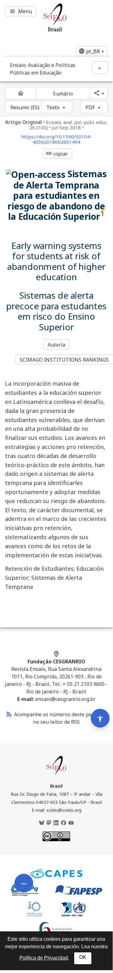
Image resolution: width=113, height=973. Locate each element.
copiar (57, 153)
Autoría (56, 344)
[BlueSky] (41, 823)
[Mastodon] (49, 823)
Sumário (63, 93)
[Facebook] (63, 823)
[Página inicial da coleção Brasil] (56, 773)
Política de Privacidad (43, 957)
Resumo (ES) (24, 107)
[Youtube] (71, 823)
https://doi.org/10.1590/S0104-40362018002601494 (56, 139)
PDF (90, 107)
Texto (53, 107)
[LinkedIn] (56, 823)
